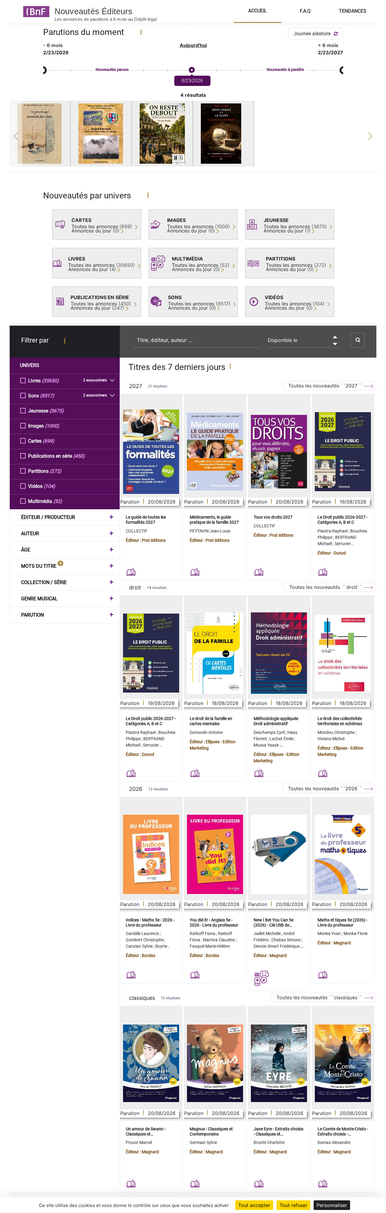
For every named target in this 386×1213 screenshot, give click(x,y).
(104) (49, 486)
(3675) (56, 411)
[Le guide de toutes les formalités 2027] (151, 451)
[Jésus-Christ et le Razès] (223, 133)
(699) (48, 441)
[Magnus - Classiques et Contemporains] (215, 1063)
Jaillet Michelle (268, 933)
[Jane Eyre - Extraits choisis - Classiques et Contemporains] (279, 1063)
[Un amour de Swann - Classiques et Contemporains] (151, 1063)
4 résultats (193, 95)
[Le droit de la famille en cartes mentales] (215, 653)
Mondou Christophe (337, 732)
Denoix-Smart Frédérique (277, 946)
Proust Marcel (139, 1142)
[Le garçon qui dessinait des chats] (40, 133)
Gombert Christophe (145, 939)
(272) (55, 471)
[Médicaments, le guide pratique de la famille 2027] (215, 452)
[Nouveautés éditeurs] (111, 11)
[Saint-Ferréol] (101, 133)
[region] (193, 136)
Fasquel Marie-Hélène (210, 946)
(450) (79, 456)
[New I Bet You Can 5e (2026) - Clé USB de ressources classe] (279, 854)
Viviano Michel (331, 738)
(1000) (52, 426)
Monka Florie (355, 933)
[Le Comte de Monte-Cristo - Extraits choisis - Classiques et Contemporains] (343, 1063)
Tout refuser (293, 1205)
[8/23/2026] (191, 70)
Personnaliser (332, 1205)
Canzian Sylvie (139, 946)
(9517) (47, 396)
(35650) (50, 381)
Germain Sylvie (203, 1142)
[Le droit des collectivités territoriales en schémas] (343, 653)
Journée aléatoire (313, 33)
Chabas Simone (286, 939)
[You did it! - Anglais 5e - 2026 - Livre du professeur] (215, 854)
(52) (57, 501)
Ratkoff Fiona (203, 933)
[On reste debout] (162, 133)
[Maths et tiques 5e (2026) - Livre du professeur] (343, 854)
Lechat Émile (282, 738)
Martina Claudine (219, 939)
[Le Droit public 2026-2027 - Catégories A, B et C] (343, 451)
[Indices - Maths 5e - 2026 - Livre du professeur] (151, 854)
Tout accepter (254, 1205)
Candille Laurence (143, 933)
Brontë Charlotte (269, 1142)
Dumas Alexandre (334, 1142)
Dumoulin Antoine (206, 732)
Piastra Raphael (333, 531)
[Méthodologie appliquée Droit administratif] (279, 653)
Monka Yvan (330, 933)
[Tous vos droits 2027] (279, 452)
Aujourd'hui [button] (193, 45)
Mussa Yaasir (267, 745)
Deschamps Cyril (270, 732)
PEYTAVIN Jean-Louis (210, 531)
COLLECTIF (136, 531)
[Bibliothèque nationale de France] (34, 11)
